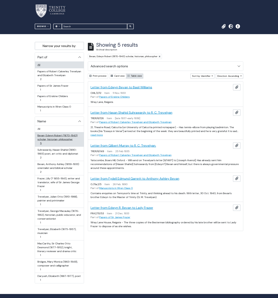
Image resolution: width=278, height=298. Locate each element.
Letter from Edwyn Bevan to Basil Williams (121, 87)
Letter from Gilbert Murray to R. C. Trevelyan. (123, 145)
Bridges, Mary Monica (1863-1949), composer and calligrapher (57, 265)
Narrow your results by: (59, 46)
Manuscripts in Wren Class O (54, 108)
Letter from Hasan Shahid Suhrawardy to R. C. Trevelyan (131, 112)
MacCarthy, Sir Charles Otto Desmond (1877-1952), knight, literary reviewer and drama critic (56, 249)
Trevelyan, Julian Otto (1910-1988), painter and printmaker (57, 200)
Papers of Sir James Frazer (53, 87)
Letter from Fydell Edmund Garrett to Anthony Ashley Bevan (135, 178)
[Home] (52, 11)
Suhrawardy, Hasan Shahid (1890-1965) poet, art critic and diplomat (57, 153)
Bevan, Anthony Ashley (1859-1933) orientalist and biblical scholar (58, 168)
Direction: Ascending (228, 76)
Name (41, 121)
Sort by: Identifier (201, 76)
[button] (223, 26)
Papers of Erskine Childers (52, 98)
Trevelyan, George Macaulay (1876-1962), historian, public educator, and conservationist (59, 216)
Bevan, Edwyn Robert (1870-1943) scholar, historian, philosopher (57, 139)
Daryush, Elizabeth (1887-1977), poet (59, 278)
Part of (42, 57)
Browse (42, 26)
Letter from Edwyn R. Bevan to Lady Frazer (122, 208)
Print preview (99, 75)
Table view (136, 75)
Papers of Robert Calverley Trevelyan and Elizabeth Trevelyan (59, 75)
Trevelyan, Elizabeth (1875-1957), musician (56, 233)
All (38, 64)
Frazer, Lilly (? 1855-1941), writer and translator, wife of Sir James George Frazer (58, 184)
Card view (119, 75)
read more (97, 135)
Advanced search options (109, 66)
